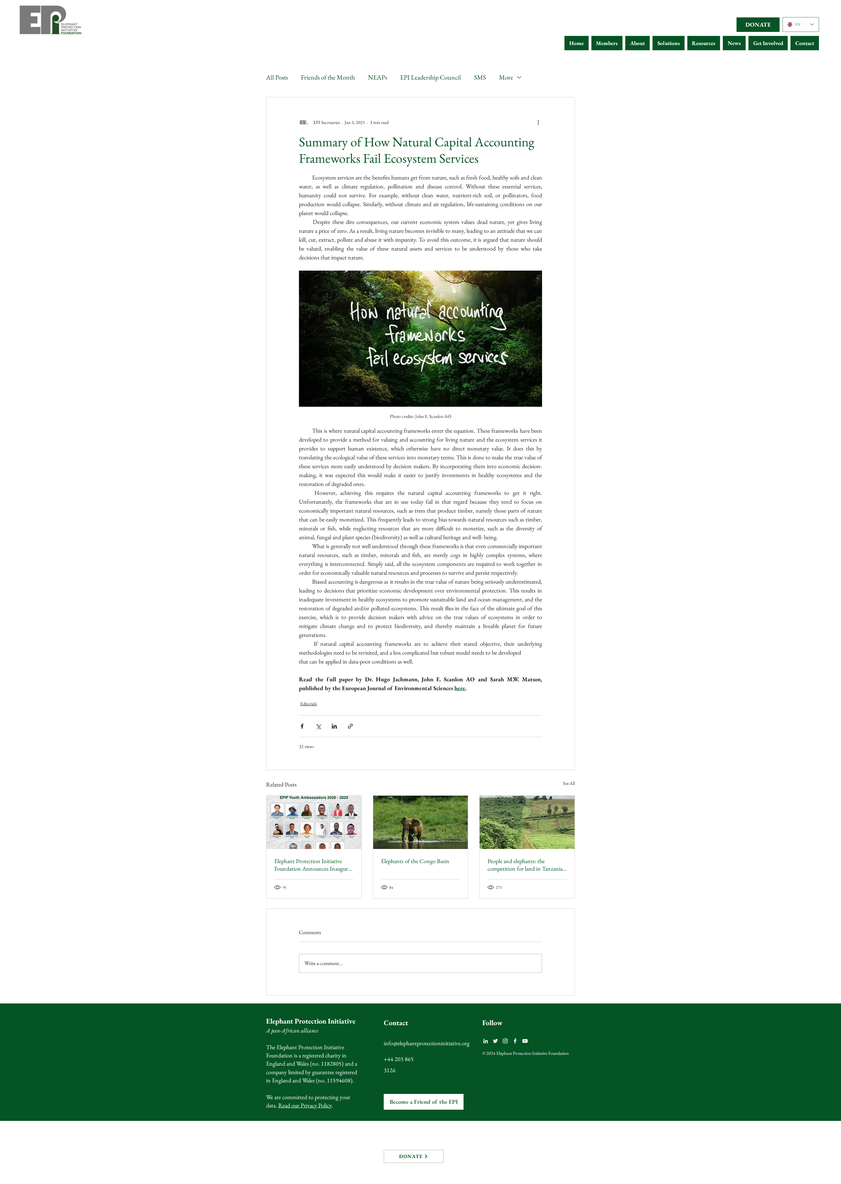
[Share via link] (350, 726)
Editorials (308, 704)
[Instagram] (505, 1041)
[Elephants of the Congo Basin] (420, 822)
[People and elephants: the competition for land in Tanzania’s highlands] (527, 822)
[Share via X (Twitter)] (318, 726)
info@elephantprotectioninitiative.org (426, 1043)
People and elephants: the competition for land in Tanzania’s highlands (527, 864)
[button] (607, 43)
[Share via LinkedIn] (334, 726)
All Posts (277, 77)
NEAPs (377, 77)
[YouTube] (525, 1041)
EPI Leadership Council (430, 77)
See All (569, 783)
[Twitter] (495, 1041)
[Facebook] (515, 1041)
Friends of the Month (328, 77)
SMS (480, 77)
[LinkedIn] (485, 1041)
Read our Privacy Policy (304, 1105)
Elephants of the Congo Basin (415, 861)
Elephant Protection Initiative (310, 1021)
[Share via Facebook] (302, 726)
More (506, 77)
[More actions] (538, 122)
